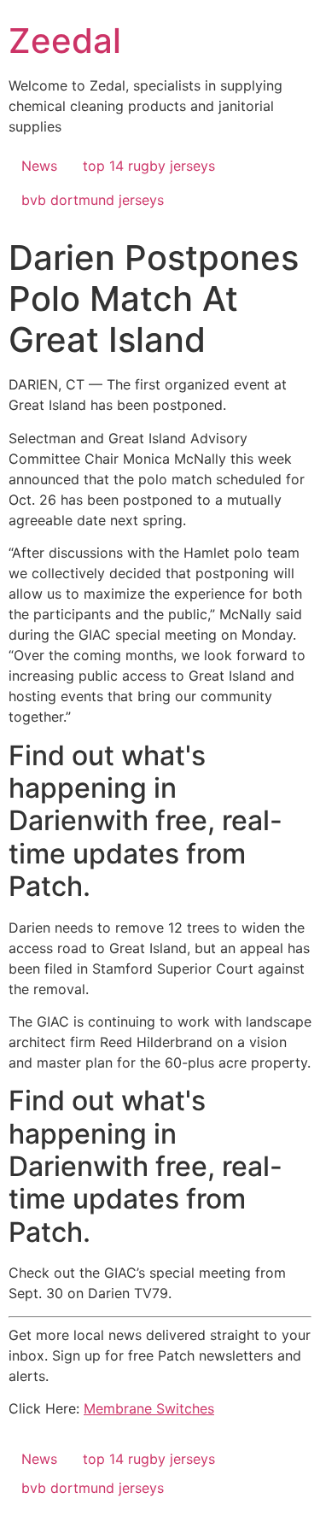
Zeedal (65, 40)
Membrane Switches (149, 1408)
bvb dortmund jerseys (92, 199)
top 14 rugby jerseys (149, 165)
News (39, 165)
